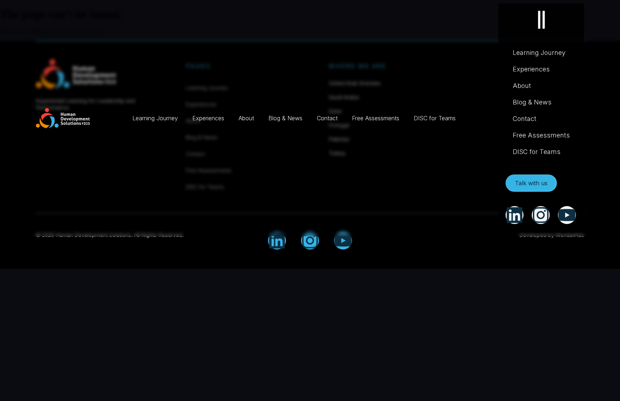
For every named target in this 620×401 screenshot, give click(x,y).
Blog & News (285, 118)
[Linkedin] (277, 241)
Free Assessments (375, 118)
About (246, 118)
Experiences (208, 118)
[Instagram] (310, 241)
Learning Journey (155, 118)
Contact (327, 118)
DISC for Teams (435, 118)
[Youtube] (343, 241)
